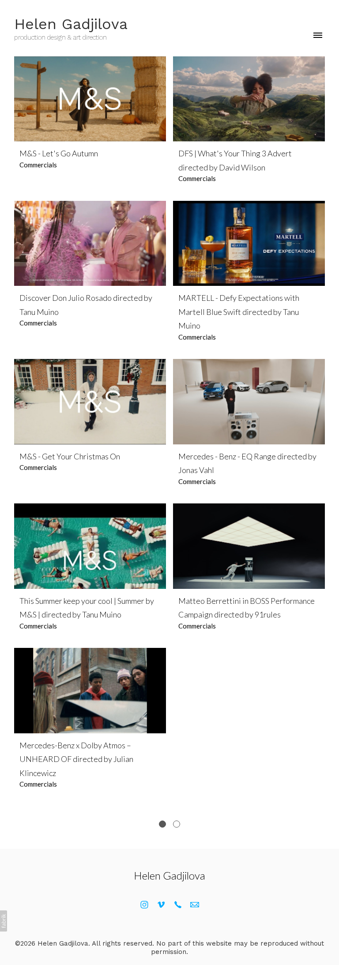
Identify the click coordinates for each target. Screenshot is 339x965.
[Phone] (178, 905)
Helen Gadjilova (169, 875)
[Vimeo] (161, 905)
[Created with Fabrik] (3, 921)
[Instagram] (144, 905)
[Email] (195, 905)
